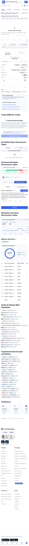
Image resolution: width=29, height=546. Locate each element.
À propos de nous (18, 451)
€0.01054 (11, 359)
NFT (2, 475)
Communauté (17, 496)
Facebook (16, 504)
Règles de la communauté (20, 468)
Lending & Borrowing (16, 91)
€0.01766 (11, 361)
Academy (3, 451)
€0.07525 (10, 390)
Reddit (16, 506)
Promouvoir (3, 453)
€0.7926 (10, 371)
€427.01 (9, 392)
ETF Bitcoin (3, 463)
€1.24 (8, 363)
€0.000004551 (11, 394)
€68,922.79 (10, 356)
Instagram (16, 501)
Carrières (16, 480)
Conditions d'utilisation (19, 453)
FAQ (2, 501)
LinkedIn (16, 508)
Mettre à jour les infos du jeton (10, 104)
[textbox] (16, 178)
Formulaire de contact (6, 496)
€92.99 (9, 367)
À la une (3, 461)
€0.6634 (8, 386)
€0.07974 (8, 373)
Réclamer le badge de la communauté (11, 109)
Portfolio (3, 478)
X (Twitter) (16, 494)
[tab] (18, 45)
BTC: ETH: (10, 5)
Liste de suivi (4, 480)
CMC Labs (3, 456)
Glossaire (3, 504)
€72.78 (10, 375)
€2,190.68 (10, 365)
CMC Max (3, 458)
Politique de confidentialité (20, 456)
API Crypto (3, 466)
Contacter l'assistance (6, 499)
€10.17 (9, 384)
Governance (7, 91)
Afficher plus (25, 167)
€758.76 (9, 369)
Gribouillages (4, 483)
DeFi (3, 91)
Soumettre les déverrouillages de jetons (12, 106)
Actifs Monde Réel (5, 470)
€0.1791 (9, 382)
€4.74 (9, 378)
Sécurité (16, 478)
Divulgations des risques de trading (15, 133)
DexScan (3, 468)
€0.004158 (11, 388)
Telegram (16, 499)
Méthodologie (17, 475)
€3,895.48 (10, 380)
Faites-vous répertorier (6, 494)
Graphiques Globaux (6, 473)
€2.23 (11, 397)
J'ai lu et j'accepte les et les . (14, 132)
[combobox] (14, 47)
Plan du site (4, 485)
